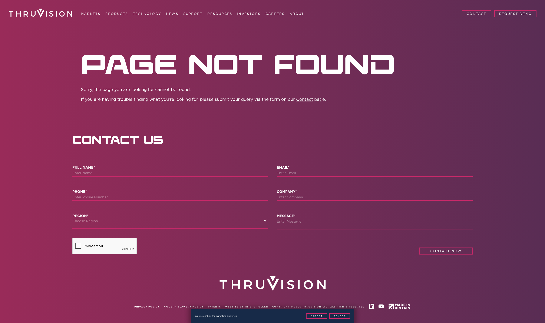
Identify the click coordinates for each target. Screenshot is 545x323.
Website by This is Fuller (246, 306)
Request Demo (515, 14)
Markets (90, 14)
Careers (275, 14)
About (297, 14)
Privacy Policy (147, 306)
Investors (249, 14)
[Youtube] (381, 307)
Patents (214, 306)
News (172, 14)
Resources (219, 14)
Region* (80, 216)
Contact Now (446, 251)
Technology (147, 14)
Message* (286, 216)
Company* (287, 191)
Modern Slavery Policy (184, 306)
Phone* (79, 191)
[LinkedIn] (371, 307)
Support (192, 14)
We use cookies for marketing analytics (216, 316)
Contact (476, 14)
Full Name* (83, 167)
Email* (283, 167)
